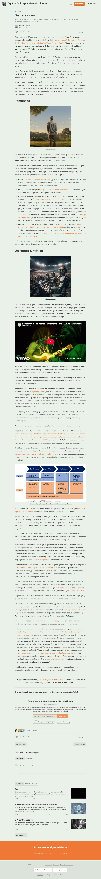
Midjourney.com (51, 149)
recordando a (31, 227)
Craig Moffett (32, 567)
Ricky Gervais (46, 179)
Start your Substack (43, 870)
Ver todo (19, 835)
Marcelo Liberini (24, 25)
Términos (56, 865)
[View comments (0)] (23, 32)
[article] (50, 794)
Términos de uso (50, 721)
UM (69, 587)
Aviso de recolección (66, 865)
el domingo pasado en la (29, 43)
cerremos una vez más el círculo (31, 628)
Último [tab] (27, 783)
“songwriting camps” (37, 391)
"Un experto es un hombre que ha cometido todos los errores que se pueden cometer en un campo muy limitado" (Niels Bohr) (41, 824)
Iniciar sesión (92, 4)
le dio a (40, 567)
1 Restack (34, 730)
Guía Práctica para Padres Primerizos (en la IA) (36, 804)
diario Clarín (58, 43)
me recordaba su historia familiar (50, 199)
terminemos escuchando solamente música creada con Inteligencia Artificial (46, 653)
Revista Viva (45, 43)
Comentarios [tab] (20, 759)
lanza (73, 590)
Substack (40, 875)
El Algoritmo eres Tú (24, 820)
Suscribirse (79, 4)
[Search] (67, 4)
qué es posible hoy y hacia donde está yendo (33, 454)
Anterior (22, 744)
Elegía (17, 789)
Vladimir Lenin (40, 433)
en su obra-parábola (55, 227)
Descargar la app (60, 870)
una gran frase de (46, 189)
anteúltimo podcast (42, 559)
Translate (19, 11)
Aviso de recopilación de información (43, 723)
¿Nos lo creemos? (57, 659)
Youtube (61, 587)
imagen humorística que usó (66, 40)
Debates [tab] (34, 783)
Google (36, 587)
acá (63, 539)
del (51, 43)
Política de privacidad (63, 723)
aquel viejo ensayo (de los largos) (44, 620)
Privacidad (48, 865)
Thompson (48, 567)
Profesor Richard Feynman (55, 679)
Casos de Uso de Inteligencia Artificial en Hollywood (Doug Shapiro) (51, 504)
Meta (47, 587)
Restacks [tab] (29, 759)
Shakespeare (41, 227)
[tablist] (24, 759)
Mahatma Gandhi (61, 189)
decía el (41, 679)
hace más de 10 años (32, 179)
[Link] (11, 100)
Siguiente (78, 744)
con (66, 587)
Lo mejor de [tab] (19, 783)
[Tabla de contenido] (2, 439)
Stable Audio (80, 590)
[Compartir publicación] (71, 4)
